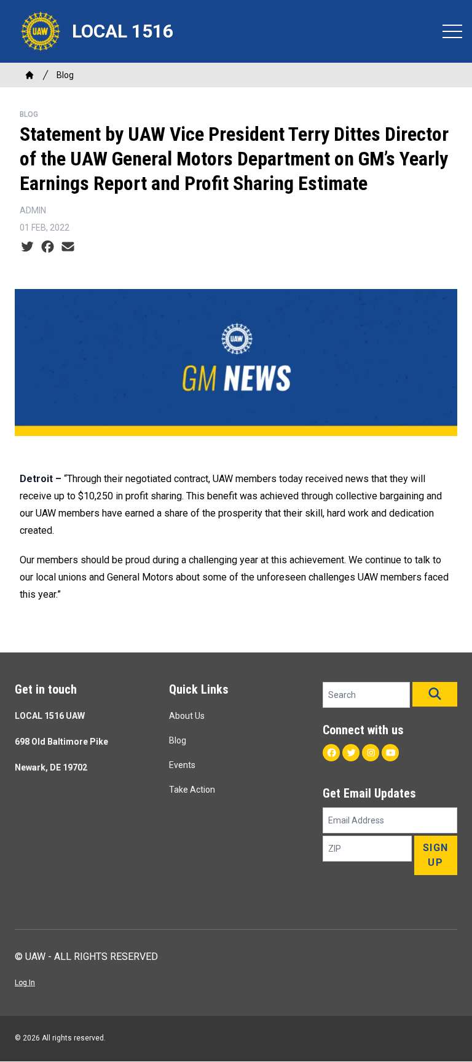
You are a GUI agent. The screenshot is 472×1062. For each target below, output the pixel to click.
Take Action (192, 790)
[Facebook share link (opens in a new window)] (47, 247)
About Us (187, 716)
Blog (65, 75)
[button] (434, 694)
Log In (25, 982)
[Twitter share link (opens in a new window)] (27, 247)
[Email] (68, 247)
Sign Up (436, 855)
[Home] (29, 75)
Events (182, 765)
